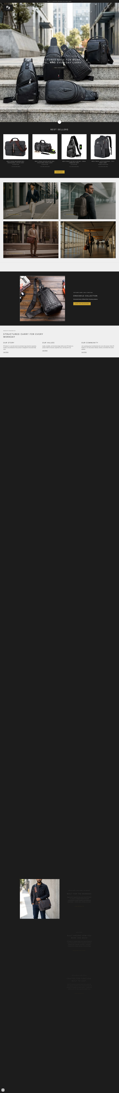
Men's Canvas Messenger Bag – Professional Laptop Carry (16, 162)
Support (40, 7)
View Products (79, 906)
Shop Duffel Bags (71, 253)
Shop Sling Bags (14, 214)
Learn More (5, 352)
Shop (17, 7)
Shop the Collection (82, 303)
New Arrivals (25, 7)
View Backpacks (71, 214)
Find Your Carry (59, 67)
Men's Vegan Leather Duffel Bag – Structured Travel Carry (45, 162)
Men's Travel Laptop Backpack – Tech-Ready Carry (103, 162)
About (34, 7)
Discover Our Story (79, 950)
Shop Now (59, 171)
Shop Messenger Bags (16, 253)
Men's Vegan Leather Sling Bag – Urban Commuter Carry (74, 162)
